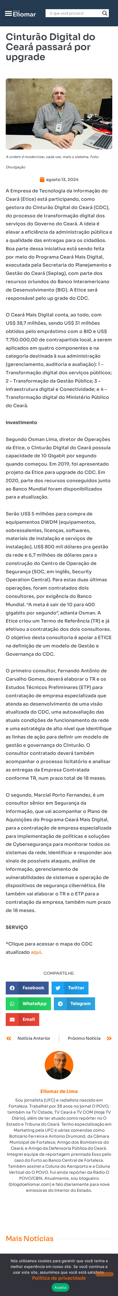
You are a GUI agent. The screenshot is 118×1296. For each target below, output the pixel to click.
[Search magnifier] (105, 13)
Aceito (60, 1287)
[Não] (104, 1274)
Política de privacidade (59, 1278)
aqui (36, 952)
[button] (8, 13)
